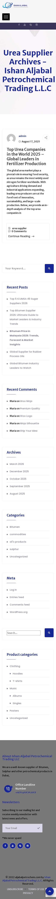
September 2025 (20, 486)
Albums (17, 696)
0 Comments (19, 231)
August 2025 (17, 493)
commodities (18, 534)
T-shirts (17, 681)
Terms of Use (36, 889)
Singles (17, 703)
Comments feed (20, 604)
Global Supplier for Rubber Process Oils (26, 354)
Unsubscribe (15, 889)
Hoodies (18, 673)
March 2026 (17, 464)
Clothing (15, 666)
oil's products (18, 541)
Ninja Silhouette (29, 423)
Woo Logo (26, 416)
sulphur (14, 549)
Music (13, 688)
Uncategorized (19, 556)
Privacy (28, 893)
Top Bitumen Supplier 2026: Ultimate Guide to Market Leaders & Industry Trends (25, 317)
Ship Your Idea (28, 431)
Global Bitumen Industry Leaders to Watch (24, 366)
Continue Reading (19, 236)
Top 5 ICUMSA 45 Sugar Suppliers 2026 (24, 301)
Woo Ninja (26, 401)
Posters (14, 710)
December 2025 (19, 471)
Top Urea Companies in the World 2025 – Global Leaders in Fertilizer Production (26, 156)
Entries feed (17, 597)
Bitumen (15, 527)
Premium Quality (30, 408)
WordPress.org (18, 612)
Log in (13, 590)
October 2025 (18, 479)
